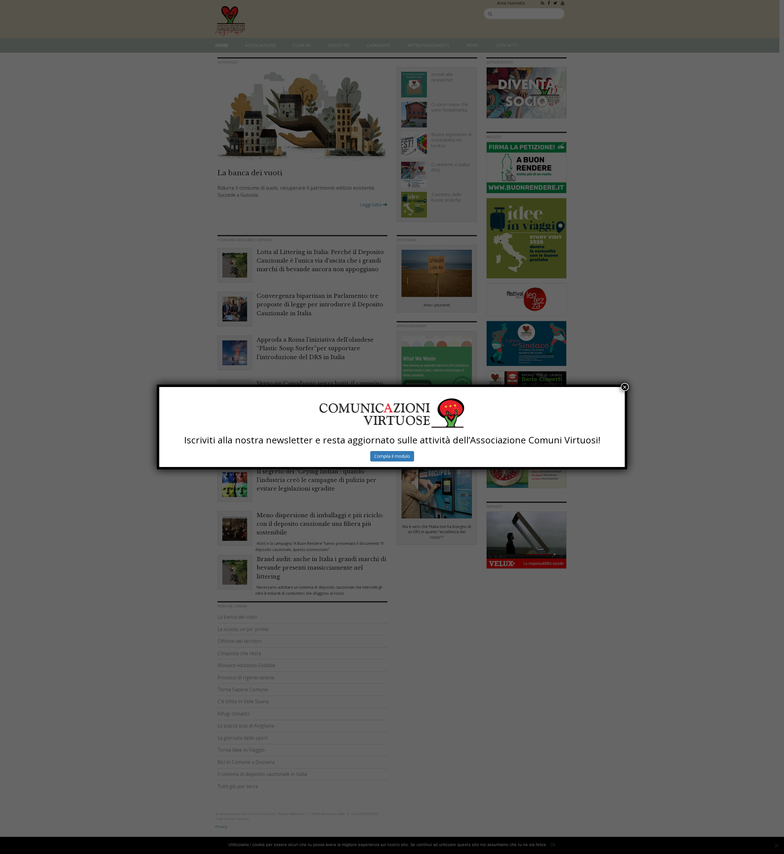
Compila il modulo (392, 456)
